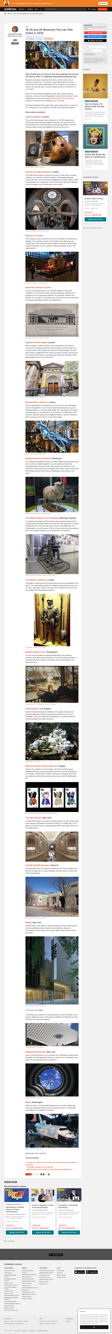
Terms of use (98, 59)
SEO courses (25, 1290)
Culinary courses (8, 1305)
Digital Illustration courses (29, 1274)
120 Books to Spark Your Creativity (40, 1167)
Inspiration (8, 1182)
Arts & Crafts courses (28, 1279)
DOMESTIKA (10, 9)
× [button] (110, 3)
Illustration (94, 101)
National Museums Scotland (38, 458)
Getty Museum (32, 708)
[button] (41, 9)
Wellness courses (9, 1308)
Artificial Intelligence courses (12, 1303)
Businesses (47, 1323)
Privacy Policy (87, 61)
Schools (26, 1321)
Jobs (16, 1321)
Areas (24, 1268)
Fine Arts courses (27, 1283)
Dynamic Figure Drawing (94, 198)
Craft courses (8, 1272)
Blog (9, 13)
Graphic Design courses (28, 1281)
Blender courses (43, 1281)
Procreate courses (44, 1275)
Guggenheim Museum (35, 1052)
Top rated (59, 1272)
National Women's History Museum (41, 766)
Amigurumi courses (27, 1298)
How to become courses (11, 1310)
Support (56, 1321)
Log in (94, 9)
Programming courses (28, 1292)
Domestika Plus (19, 1323)
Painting (14, 1182)
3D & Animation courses (10, 1285)
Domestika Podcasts (9, 1323)
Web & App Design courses (11, 1295)
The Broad (29, 1010)
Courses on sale (61, 1277)
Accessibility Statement (42, 1330)
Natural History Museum (36, 402)
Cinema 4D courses (44, 1277)
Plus (36, 9)
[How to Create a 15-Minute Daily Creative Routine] (95, 86)
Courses (6, 1321)
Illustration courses (9, 1270)
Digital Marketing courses (29, 1294)
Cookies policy (32, 1330)
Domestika (42, 1321)
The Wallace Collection (35, 580)
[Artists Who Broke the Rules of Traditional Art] (95, 136)
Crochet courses (26, 1296)
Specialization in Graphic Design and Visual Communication (15, 1209)
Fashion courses (8, 1291)
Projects (30, 9)
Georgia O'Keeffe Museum (37, 865)
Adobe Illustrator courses (46, 1272)
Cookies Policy (96, 61)
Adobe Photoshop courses (46, 1270)
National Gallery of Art (35, 652)
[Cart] (89, 9)
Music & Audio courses (10, 1301)
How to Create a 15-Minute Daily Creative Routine (94, 106)
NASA (28, 1102)
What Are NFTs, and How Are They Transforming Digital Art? (49, 1169)
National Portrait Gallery (36, 342)
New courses (60, 1270)
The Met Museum (33, 818)
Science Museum (33, 117)
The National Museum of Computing (41, 518)
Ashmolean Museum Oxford (38, 287)
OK (94, 1327)
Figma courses (43, 1283)
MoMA (28, 922)
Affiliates (41, 1323)
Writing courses (8, 1293)
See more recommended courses (93, 228)
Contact (48, 1321)
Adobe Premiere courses (46, 1279)
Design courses (8, 1282)
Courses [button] (21, 9)
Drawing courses (26, 1276)
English (69, 1321)
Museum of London (34, 235)
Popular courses (61, 1275)
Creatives (20, 1321)
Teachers (53, 1323)
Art (27, 26)
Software (43, 1268)
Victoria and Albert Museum (38, 172)
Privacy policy (24, 1330)
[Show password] (104, 50)
